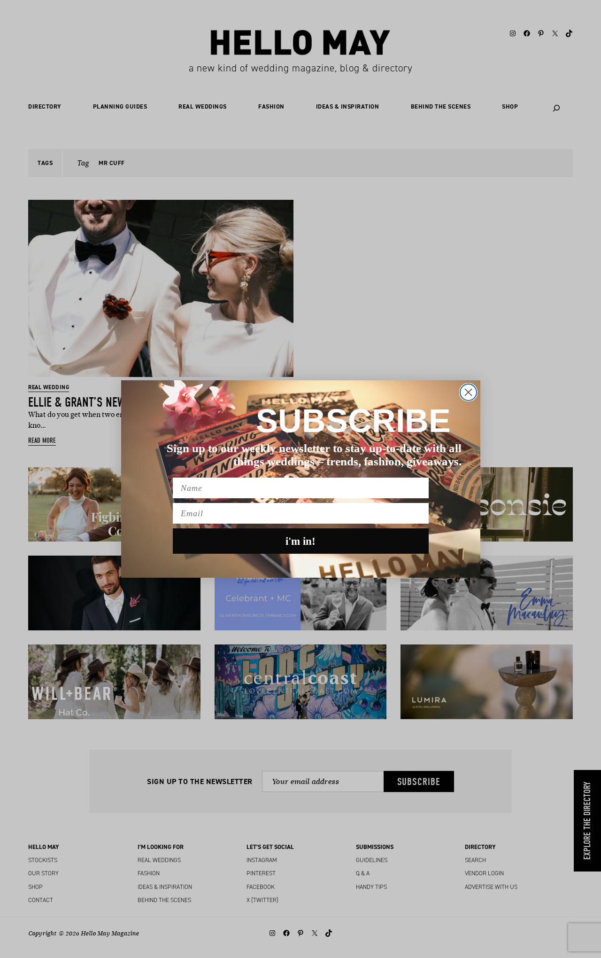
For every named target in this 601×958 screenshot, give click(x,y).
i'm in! (300, 541)
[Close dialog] (468, 392)
